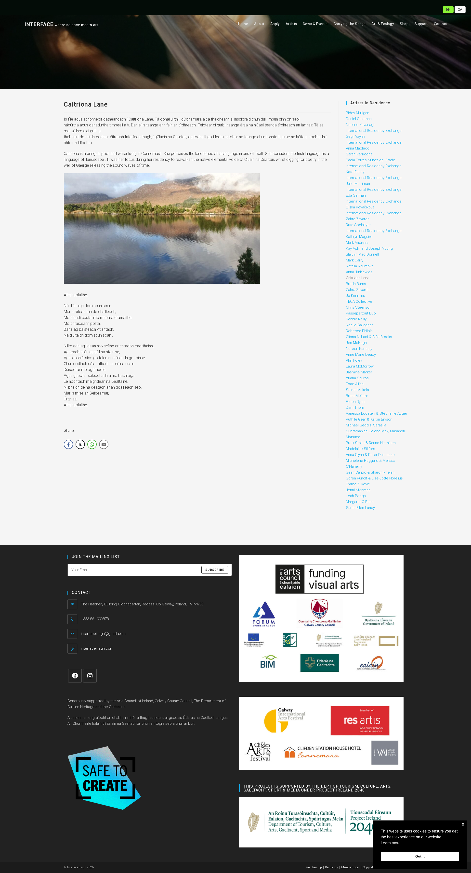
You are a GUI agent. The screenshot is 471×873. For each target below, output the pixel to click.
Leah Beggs (356, 496)
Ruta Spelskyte (358, 225)
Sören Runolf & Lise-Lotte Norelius (374, 478)
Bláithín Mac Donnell (362, 254)
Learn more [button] (391, 843)
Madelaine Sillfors (360, 449)
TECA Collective (359, 301)
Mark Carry (354, 260)
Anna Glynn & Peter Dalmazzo (370, 454)
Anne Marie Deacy (361, 354)
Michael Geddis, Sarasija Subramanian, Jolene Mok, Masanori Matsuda (375, 431)
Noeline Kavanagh (360, 125)
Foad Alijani (355, 384)
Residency (331, 867)
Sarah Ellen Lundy (360, 507)
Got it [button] (420, 856)
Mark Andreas (357, 242)
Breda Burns (356, 284)
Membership (314, 867)
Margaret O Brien (360, 502)
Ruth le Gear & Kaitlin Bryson (369, 419)
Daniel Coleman (359, 119)
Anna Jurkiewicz (359, 272)
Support (368, 867)
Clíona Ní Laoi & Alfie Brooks (369, 337)
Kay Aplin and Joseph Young (369, 248)
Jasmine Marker (359, 372)
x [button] (463, 824)
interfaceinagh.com (97, 648)
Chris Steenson (358, 307)
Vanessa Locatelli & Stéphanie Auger (376, 413)
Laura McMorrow (360, 366)
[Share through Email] (103, 444)
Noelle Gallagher (359, 325)
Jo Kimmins (355, 295)
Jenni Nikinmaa (358, 490)
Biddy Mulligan (357, 113)
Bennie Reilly (356, 319)
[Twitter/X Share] (80, 444)
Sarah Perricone (359, 154)
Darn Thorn (355, 407)
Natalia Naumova (359, 266)
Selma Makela (357, 390)
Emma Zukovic (358, 484)
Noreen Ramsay (359, 348)
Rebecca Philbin (359, 331)
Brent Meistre (357, 396)
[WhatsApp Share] (92, 444)
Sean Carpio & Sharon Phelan (370, 472)
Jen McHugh (356, 343)
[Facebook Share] (68, 444)
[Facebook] (75, 675)
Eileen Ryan (355, 401)
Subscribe (214, 570)
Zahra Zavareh (357, 289)
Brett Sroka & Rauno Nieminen (371, 443)
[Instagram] (90, 675)
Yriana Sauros (357, 378)
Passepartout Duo (361, 313)
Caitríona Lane (357, 278)
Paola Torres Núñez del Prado (370, 160)
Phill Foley (354, 360)
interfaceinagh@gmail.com (103, 633)
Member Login (350, 867)
